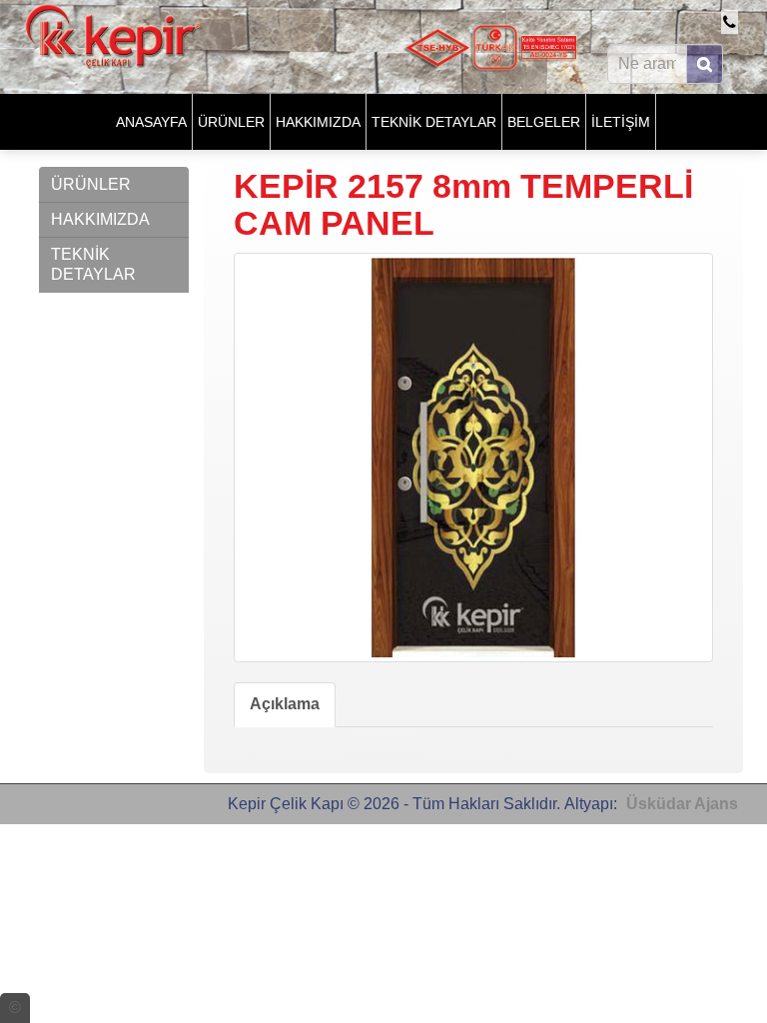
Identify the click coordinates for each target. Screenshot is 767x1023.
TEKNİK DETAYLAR (434, 122)
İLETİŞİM (620, 122)
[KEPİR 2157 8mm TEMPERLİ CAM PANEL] (473, 457)
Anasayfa (151, 122)
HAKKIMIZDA (318, 122)
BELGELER (543, 122)
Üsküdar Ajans (682, 803)
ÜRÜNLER (231, 122)
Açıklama (285, 703)
